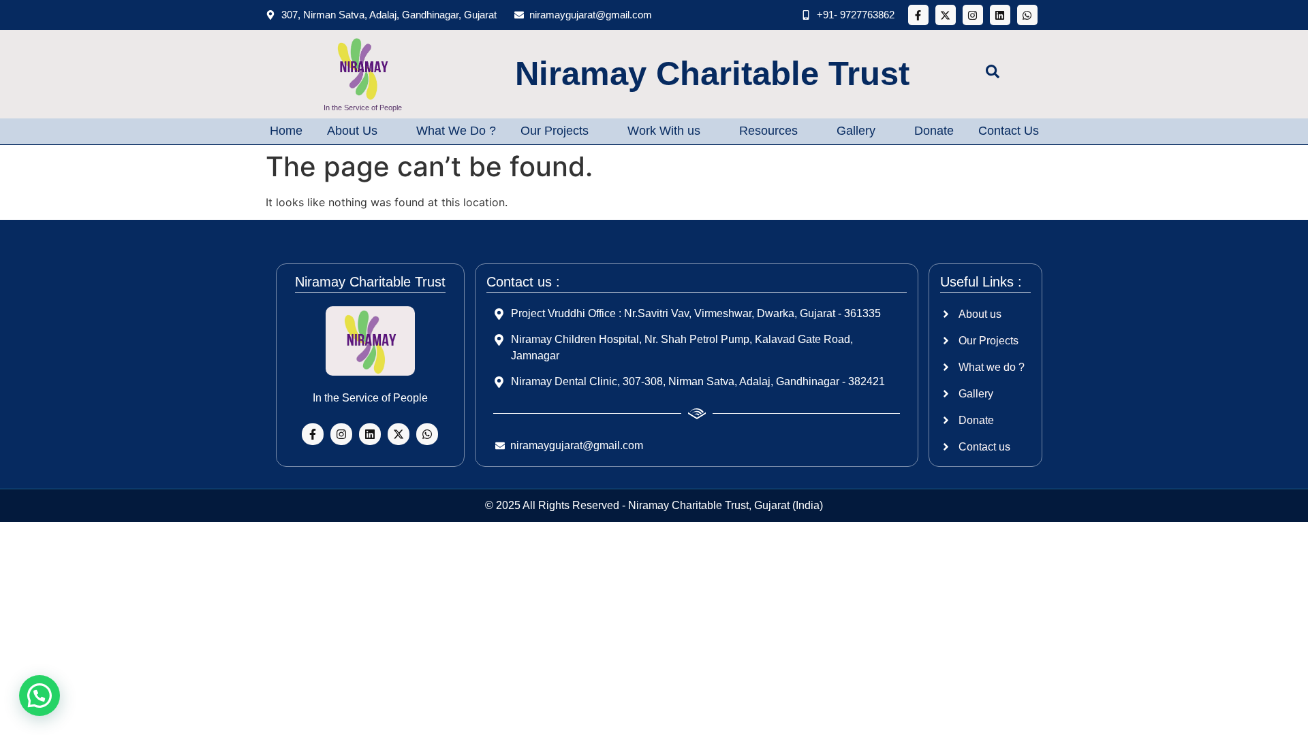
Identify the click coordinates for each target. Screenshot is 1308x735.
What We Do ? (456, 130)
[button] (39, 695)
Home (286, 130)
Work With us (663, 130)
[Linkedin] (1000, 15)
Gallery (856, 130)
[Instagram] (973, 15)
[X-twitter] (945, 15)
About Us (352, 130)
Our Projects (554, 130)
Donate (934, 130)
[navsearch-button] (992, 74)
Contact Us (1008, 130)
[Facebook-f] (918, 15)
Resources (768, 130)
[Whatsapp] (1027, 15)
